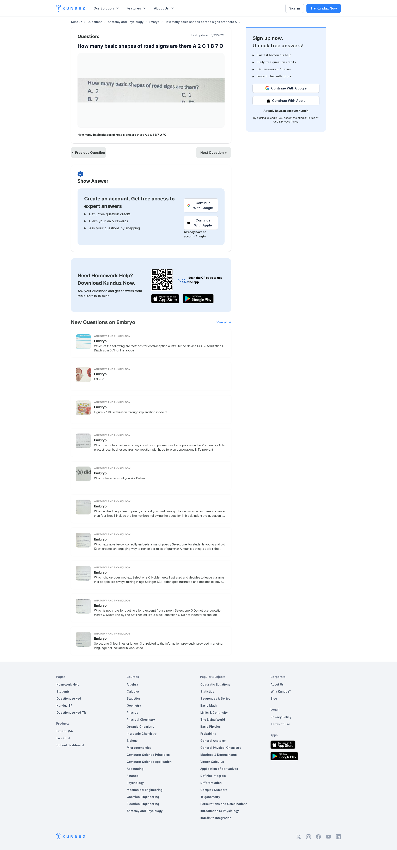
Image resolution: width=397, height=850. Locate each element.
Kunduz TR (64, 705)
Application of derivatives (219, 768)
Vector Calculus (212, 761)
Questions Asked (68, 698)
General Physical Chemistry (220, 747)
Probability (208, 733)
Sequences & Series (215, 698)
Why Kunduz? (281, 691)
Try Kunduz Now (323, 8)
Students (63, 691)
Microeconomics (139, 747)
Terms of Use (280, 724)
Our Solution (103, 8)
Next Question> (213, 152)
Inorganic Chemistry (142, 733)
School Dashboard (70, 745)
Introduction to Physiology (219, 811)
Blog (274, 698)
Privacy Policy (289, 121)
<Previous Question (88, 152)
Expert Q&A (64, 731)
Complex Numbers (213, 790)
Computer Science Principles (148, 754)
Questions (94, 22)
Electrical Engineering (143, 804)
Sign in (294, 8)
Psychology (135, 783)
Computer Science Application (149, 761)
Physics (132, 712)
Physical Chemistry (141, 719)
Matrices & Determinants (218, 754)
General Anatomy (213, 740)
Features (134, 8)
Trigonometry (210, 797)
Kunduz (76, 22)
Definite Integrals (213, 775)
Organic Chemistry (140, 726)
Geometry (134, 705)
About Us (161, 8)
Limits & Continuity (214, 712)
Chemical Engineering (143, 797)
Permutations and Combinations (223, 804)
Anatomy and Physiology (125, 22)
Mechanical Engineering (145, 790)
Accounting (135, 768)
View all (221, 322)
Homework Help (67, 684)
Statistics (134, 698)
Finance (133, 775)
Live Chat (63, 738)
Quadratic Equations (215, 684)
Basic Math (208, 705)
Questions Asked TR (71, 712)
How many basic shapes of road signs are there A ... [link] (202, 22)
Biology (132, 740)
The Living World (212, 719)
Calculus (133, 691)
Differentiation (211, 783)
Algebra (132, 684)
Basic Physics (210, 726)
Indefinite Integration (215, 818)
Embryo (154, 22)
